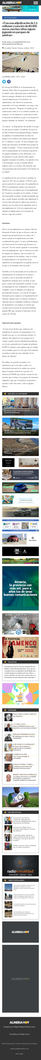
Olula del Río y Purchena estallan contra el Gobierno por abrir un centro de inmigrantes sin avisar (24, 896)
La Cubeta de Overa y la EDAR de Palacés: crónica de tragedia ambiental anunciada (24, 778)
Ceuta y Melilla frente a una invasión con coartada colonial (24, 727)
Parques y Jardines (24, 48)
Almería (14, 48)
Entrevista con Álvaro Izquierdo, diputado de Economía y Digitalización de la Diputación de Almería (24, 820)
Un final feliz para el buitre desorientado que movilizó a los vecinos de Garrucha (23, 913)
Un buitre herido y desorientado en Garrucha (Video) (24, 904)
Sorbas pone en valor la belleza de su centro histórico (24, 846)
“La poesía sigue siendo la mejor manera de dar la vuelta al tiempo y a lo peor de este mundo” (24, 837)
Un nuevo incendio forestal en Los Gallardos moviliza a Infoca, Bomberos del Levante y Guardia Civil (24, 888)
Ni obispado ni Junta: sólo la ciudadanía (24, 737)
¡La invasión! (18, 716)
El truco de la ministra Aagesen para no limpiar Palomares (22, 748)
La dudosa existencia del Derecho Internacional (22, 767)
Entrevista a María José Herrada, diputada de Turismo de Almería (24, 829)
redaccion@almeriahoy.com (19, 1049)
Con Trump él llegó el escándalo (21, 757)
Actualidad (7, 48)
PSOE (32, 48)
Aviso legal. (19, 1054)
